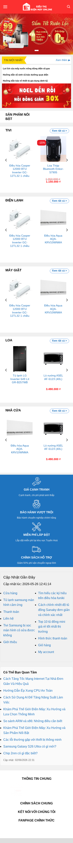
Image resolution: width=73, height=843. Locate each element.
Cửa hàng (10, 593)
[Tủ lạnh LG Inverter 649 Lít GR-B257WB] (20, 359)
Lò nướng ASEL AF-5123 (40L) (53, 377)
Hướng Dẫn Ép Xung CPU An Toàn (28, 690)
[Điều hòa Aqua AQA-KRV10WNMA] (53, 219)
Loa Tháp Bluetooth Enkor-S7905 (53, 169)
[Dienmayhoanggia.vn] (37, 7)
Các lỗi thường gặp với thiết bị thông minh (32, 739)
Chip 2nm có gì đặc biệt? (20, 753)
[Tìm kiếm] (68, 6)
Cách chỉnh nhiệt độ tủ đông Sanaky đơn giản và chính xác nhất (54, 609)
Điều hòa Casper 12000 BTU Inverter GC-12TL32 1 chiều (19, 170)
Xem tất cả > (59, 130)
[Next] (67, 160)
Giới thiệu (10, 642)
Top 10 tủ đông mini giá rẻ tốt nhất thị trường (51, 626)
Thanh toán (11, 611)
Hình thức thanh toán (52, 638)
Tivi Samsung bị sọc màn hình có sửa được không (19, 630)
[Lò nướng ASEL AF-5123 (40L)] (53, 359)
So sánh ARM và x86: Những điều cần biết (32, 721)
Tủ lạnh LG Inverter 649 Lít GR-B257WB (19, 379)
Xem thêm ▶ (63, 60)
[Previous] (6, 160)
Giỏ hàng (44, 645)
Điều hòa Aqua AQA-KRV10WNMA (53, 239)
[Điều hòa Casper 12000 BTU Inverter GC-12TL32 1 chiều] (20, 149)
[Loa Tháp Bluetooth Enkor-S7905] (53, 149)
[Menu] (5, 6)
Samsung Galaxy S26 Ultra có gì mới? (29, 746)
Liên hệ (8, 618)
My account (46, 652)
